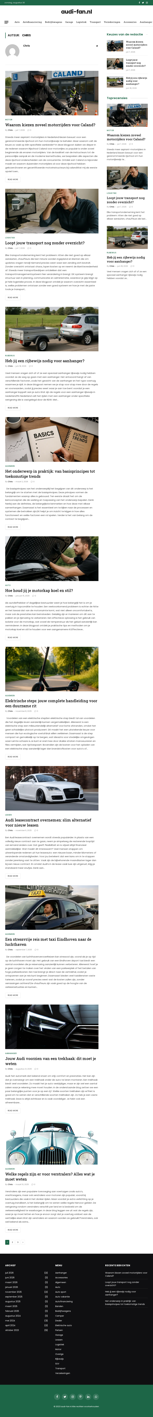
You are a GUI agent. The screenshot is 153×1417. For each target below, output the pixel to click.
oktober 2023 (12, 1330)
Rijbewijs (10, 355)
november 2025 (13, 1291)
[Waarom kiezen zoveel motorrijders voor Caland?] (51, 93)
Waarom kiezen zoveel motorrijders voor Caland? (50, 124)
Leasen (8, 815)
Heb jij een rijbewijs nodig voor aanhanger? (44, 360)
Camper (59, 1315)
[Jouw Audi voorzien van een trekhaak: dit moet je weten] (51, 1027)
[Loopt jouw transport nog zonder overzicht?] (51, 211)
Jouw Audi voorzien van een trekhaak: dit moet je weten (50, 1061)
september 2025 (13, 1296)
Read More (13, 179)
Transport (95, 22)
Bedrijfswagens (53, 22)
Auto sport (60, 1291)
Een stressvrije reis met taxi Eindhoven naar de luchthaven (48, 942)
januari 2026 (11, 1287)
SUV (57, 1363)
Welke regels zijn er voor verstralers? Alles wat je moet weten (50, 1177)
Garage (69, 22)
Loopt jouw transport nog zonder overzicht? (45, 242)
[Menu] (6, 22)
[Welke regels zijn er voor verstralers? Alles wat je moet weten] (51, 1142)
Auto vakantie (62, 1296)
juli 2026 (9, 1272)
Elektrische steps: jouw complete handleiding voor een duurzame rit (51, 703)
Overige (59, 1354)
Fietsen (59, 1330)
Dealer (58, 1320)
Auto (17, 22)
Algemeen (10, 466)
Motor (8, 119)
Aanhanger (11, 1053)
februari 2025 (12, 1311)
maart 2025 (11, 1306)
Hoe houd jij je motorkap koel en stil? (39, 590)
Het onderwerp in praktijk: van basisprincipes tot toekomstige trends (50, 474)
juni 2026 (9, 1277)
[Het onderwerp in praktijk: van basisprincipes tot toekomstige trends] (51, 439)
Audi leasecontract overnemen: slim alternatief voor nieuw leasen (48, 823)
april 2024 (10, 1325)
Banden (59, 1306)
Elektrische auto (63, 1325)
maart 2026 (11, 1282)
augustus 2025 (12, 1301)
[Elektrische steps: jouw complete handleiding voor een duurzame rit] (51, 669)
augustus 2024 (13, 1315)
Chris (26, 45)
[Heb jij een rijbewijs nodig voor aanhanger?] (51, 329)
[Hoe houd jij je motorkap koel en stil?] (51, 558)
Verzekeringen (112, 22)
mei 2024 (10, 1320)
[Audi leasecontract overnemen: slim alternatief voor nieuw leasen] (51, 788)
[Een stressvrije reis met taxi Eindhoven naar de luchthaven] (51, 907)
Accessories (130, 22)
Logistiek (81, 22)
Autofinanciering (32, 22)
